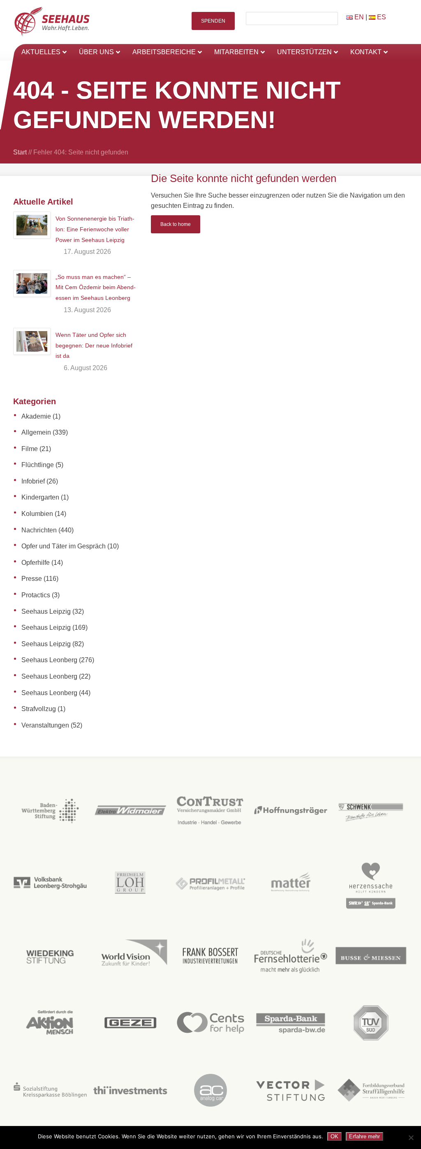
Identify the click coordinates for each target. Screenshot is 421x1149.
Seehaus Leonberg (49, 659)
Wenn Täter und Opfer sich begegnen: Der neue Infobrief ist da (94, 345)
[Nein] (411, 1137)
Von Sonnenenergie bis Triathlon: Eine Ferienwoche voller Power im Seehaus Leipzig (95, 229)
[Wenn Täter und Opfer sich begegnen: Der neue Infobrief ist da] (32, 341)
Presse (31, 578)
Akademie (36, 416)
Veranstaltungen (45, 725)
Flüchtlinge (37, 464)
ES (380, 17)
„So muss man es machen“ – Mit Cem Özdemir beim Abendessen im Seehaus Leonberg (96, 287)
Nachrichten (39, 530)
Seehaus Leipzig (46, 611)
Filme (29, 448)
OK (334, 1136)
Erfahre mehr (364, 1136)
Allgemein (36, 432)
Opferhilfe (35, 562)
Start (20, 152)
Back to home (175, 224)
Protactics (35, 595)
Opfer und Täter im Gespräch (63, 546)
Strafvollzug (38, 708)
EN (358, 17)
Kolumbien (37, 513)
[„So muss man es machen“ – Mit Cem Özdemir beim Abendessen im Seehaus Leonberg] (32, 283)
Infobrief (33, 481)
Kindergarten (40, 497)
